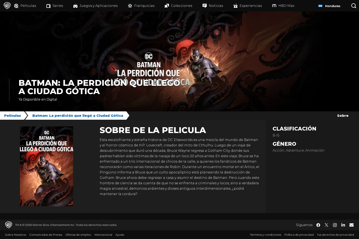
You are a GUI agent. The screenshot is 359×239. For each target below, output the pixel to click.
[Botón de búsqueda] (354, 5)
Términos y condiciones (265, 234)
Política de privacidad (299, 234)
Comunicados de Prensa (45, 234)
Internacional (103, 234)
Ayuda (120, 234)
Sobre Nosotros (15, 234)
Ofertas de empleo (78, 234)
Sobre (343, 116)
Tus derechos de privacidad (335, 234)
